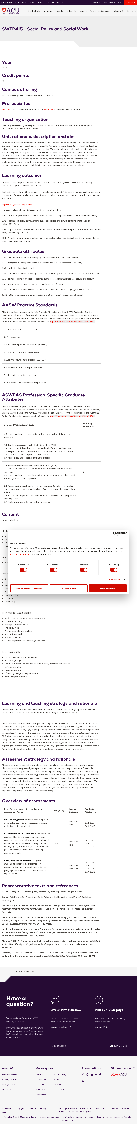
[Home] (10, 11)
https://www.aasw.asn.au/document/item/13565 (72, 321)
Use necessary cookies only (29, 588)
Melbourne (41, 1094)
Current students (99, 2)
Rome (56, 1079)
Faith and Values (8, 2)
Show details (115, 580)
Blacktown (41, 1079)
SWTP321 (7, 109)
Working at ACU (9, 1079)
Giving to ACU (43, 2)
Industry (22, 2)
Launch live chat (59, 1026)
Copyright (20, 1108)
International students (53, 11)
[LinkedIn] (92, 1074)
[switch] (53, 570)
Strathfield (58, 1084)
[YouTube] (96, 1074)
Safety (4, 1112)
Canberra (40, 1089)
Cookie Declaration (20, 554)
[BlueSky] (83, 1081)
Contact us (130, 2)
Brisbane (40, 1084)
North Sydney (59, 1074)
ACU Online (58, 1089)
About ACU (119, 11)
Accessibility (7, 1108)
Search (130, 11)
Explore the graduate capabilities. (17, 204)
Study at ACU (34, 11)
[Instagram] (87, 1074)
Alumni (31, 2)
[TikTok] (100, 1074)
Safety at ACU (57, 2)
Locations (82, 11)
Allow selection (68, 588)
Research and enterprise (101, 11)
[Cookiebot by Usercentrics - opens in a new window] (115, 534)
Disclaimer (32, 1108)
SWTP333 (49, 109)
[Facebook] (83, 1074)
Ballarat (39, 1074)
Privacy (43, 1108)
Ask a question (58, 1045)
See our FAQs (101, 1026)
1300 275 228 (120, 1045)
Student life (71, 11)
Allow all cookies (108, 588)
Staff (120, 2)
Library (112, 2)
